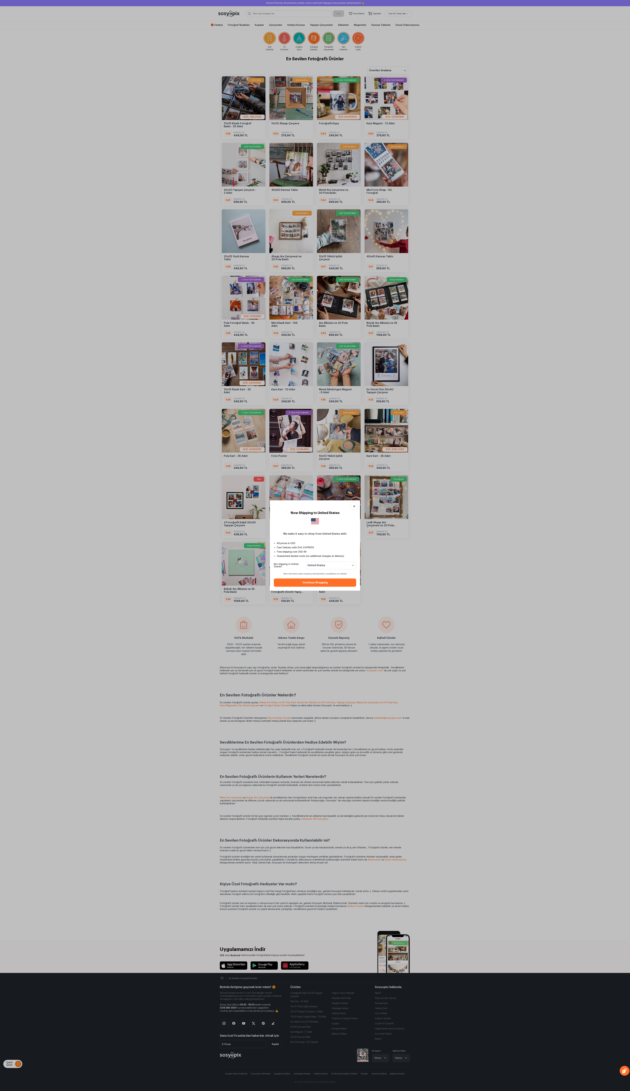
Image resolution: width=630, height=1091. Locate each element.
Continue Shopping (315, 582)
